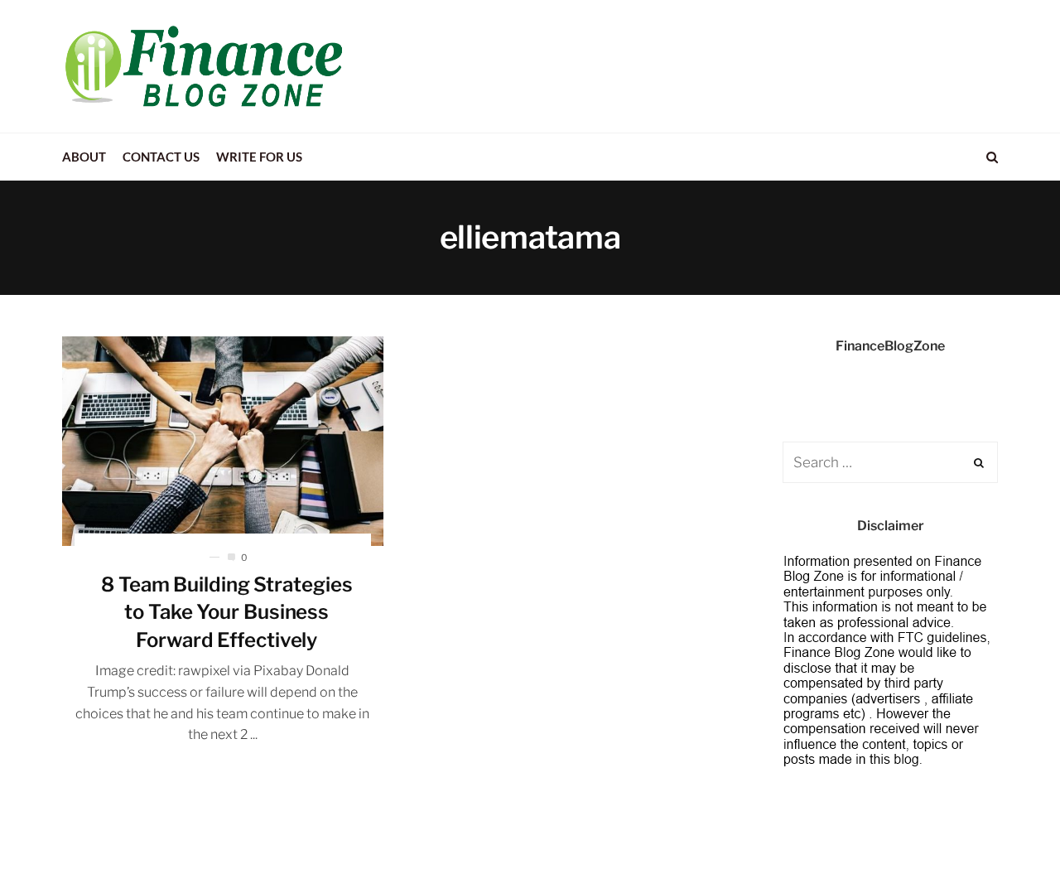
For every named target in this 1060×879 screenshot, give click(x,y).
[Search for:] (890, 463)
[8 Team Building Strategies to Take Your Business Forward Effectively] (222, 441)
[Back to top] (1007, 830)
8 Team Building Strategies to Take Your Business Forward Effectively (226, 612)
